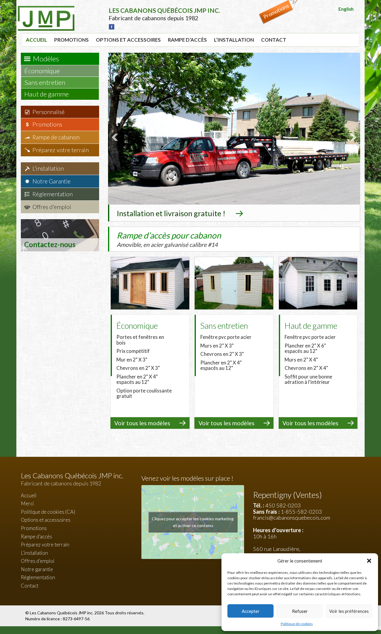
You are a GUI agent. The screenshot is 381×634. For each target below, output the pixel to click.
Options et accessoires (128, 40)
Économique (42, 71)
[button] (369, 561)
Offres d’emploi (37, 561)
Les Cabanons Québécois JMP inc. (62, 612)
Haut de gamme (47, 94)
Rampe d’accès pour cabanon (169, 239)
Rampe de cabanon (55, 137)
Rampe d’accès (187, 40)
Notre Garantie (51, 181)
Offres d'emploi (51, 206)
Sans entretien (45, 82)
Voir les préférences (349, 611)
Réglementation (52, 194)
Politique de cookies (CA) (48, 512)
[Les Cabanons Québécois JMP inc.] (46, 10)
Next (352, 137)
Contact (273, 40)
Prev (116, 137)
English (346, 9)
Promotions (71, 40)
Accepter (251, 611)
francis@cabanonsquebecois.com (291, 517)
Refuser (300, 611)
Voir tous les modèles (142, 423)
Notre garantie (37, 569)
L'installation (48, 168)
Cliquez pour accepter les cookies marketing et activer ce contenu (193, 522)
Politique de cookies (297, 623)
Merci (27, 503)
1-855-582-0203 (301, 511)
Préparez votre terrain (60, 150)
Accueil (36, 40)
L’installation (234, 40)
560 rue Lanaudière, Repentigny (276, 552)
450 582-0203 (283, 505)
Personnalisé (48, 111)
